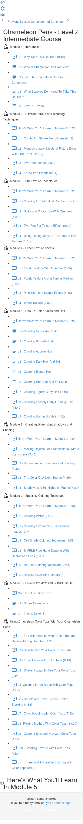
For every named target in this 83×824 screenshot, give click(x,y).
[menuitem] (2, 10)
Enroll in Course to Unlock (41, 810)
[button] (2, 4)
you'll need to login (58, 803)
